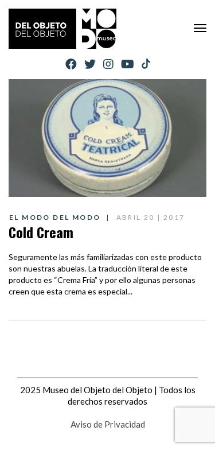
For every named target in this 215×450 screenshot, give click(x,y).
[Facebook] (71, 64)
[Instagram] (108, 64)
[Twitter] (90, 64)
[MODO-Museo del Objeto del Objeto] (62, 28)
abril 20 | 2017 (150, 217)
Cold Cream (41, 232)
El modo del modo (54, 217)
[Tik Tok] (146, 64)
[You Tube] (127, 64)
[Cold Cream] (107, 138)
